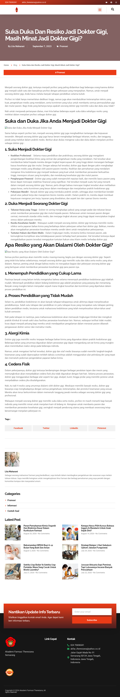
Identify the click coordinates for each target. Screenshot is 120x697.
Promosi (64, 46)
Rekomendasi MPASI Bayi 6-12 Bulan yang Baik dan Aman (38, 546)
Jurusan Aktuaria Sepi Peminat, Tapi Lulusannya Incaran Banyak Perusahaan (96, 567)
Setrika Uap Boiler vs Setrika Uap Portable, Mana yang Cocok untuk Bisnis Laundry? (40, 567)
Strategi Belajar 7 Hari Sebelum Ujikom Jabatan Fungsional (96, 546)
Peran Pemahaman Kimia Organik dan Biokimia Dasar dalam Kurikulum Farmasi (40, 528)
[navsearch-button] (110, 10)
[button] (99, 9)
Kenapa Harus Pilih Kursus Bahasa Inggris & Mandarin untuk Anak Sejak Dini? (97, 528)
